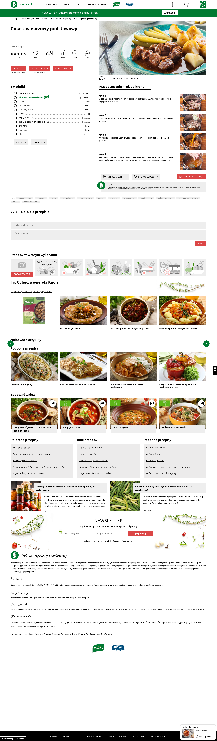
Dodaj (200, 243)
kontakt (53, 736)
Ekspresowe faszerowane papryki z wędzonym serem (177, 385)
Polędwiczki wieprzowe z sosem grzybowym (126, 385)
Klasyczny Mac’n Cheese (25, 460)
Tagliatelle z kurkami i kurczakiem (96, 473)
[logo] (21, 4)
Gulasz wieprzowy (64, 18)
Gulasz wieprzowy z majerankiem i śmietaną (168, 467)
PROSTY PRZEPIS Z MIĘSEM (188, 198)
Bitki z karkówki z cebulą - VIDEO (77, 384)
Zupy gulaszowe (71, 427)
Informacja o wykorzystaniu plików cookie (125, 736)
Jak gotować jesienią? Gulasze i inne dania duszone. (32, 429)
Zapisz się (141, 533)
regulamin (67, 736)
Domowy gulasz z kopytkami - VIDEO (178, 328)
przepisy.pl (20, 47)
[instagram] (215, 373)
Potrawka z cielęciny (21, 384)
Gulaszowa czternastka (174, 427)
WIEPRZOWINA (129, 198)
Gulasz (52, 18)
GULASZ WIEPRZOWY (165, 198)
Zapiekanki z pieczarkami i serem (29, 473)
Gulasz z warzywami (156, 447)
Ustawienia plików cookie (13, 739)
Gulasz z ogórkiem (155, 460)
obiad (15, 202)
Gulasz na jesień (121, 427)
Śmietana (113, 198)
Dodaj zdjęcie (22, 274)
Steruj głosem (146, 176)
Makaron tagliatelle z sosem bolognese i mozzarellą (38, 467)
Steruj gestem (116, 176)
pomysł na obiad (30, 202)
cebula (100, 198)
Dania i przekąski (27, 18)
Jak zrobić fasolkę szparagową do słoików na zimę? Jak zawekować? (164, 488)
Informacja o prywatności (89, 736)
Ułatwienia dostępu (158, 736)
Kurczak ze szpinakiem (90, 447)
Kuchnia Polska (25, 198)
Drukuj (17, 68)
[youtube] (215, 368)
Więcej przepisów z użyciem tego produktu (31, 291)
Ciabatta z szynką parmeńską (93, 460)
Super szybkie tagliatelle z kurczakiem (31, 454)
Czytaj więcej (48, 510)
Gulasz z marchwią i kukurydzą (161, 473)
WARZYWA (40, 198)
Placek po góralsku (70, 328)
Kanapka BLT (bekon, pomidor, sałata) (97, 467)
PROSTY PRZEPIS (146, 198)
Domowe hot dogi (22, 447)
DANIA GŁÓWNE (67, 198)
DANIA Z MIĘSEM (86, 198)
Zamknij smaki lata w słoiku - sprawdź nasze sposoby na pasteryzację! (65, 488)
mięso (53, 198)
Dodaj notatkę (192, 176)
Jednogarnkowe (42, 18)
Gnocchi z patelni (87, 454)
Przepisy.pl (15, 18)
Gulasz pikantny (154, 454)
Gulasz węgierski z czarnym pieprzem (129, 328)
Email (19, 142)
